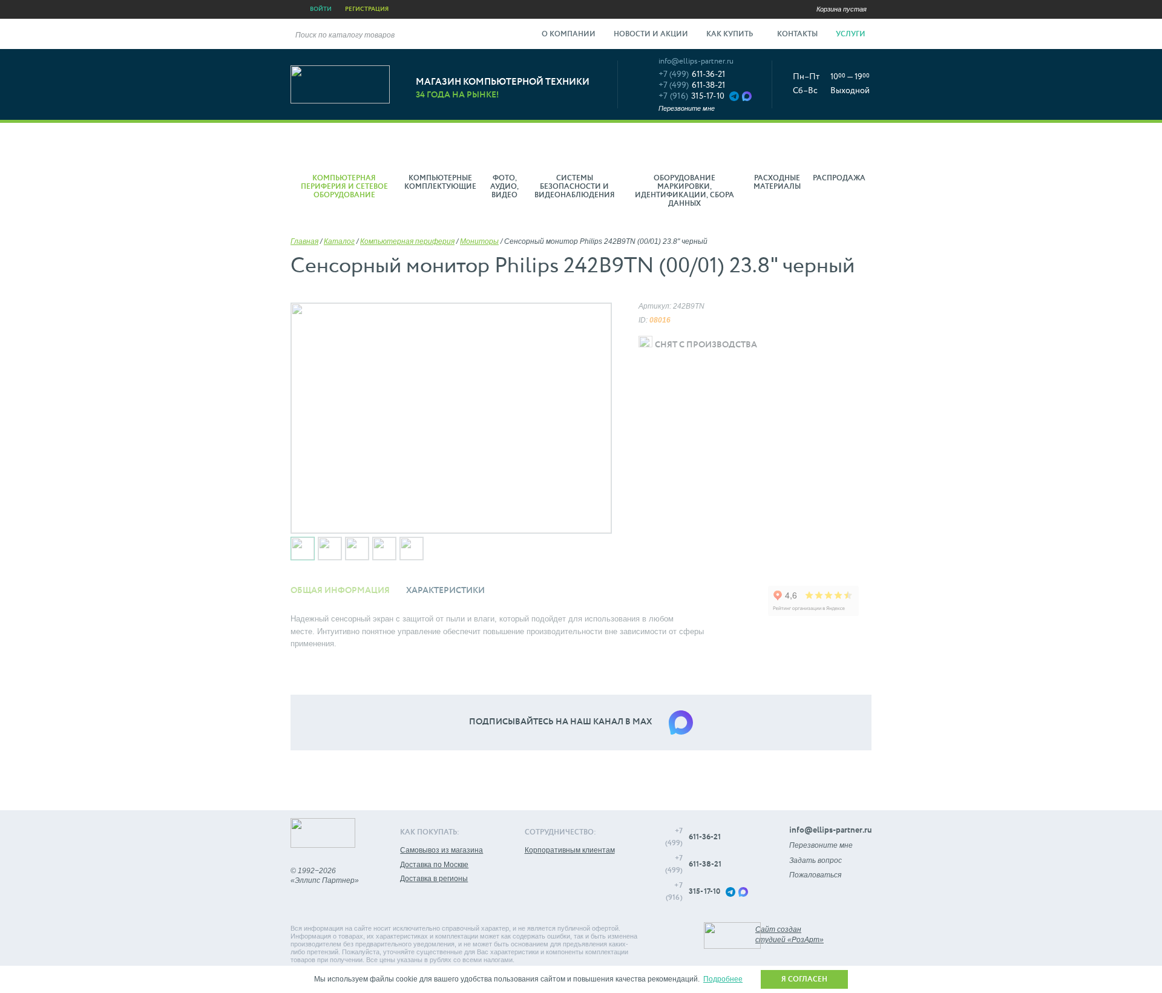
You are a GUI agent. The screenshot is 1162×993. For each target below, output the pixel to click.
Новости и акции (651, 34)
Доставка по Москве (434, 864)
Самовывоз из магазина (441, 850)
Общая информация (340, 590)
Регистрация (367, 9)
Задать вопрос (815, 860)
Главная (304, 241)
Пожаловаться (815, 875)
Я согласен (804, 979)
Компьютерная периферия (407, 241)
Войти (321, 9)
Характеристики (445, 590)
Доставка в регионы (434, 878)
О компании (569, 34)
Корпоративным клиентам (570, 850)
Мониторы (479, 241)
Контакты (797, 34)
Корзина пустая (841, 9)
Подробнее (723, 979)
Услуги (851, 34)
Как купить (730, 34)
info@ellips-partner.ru (696, 61)
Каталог (339, 241)
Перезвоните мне (686, 108)
